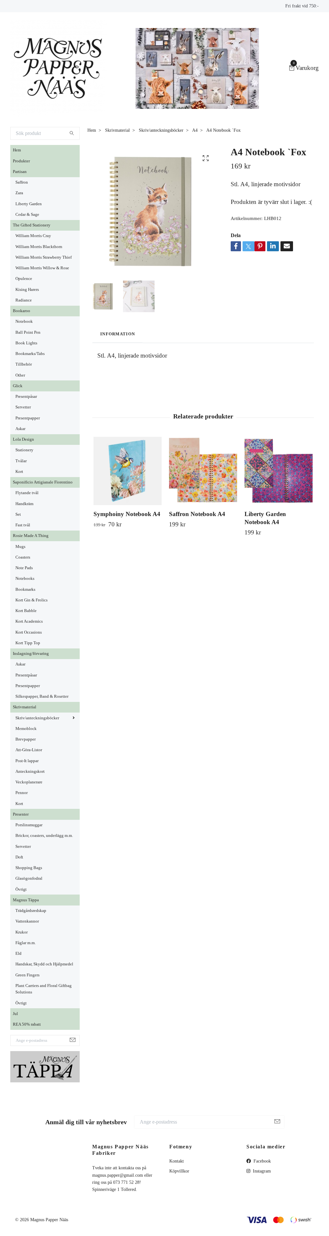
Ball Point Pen (27, 332)
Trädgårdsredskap (30, 910)
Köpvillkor (179, 1171)
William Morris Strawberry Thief (43, 257)
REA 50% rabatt (27, 1024)
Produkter (21, 161)
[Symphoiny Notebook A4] (127, 471)
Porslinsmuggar (28, 825)
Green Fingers (27, 975)
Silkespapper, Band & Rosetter (41, 696)
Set (18, 514)
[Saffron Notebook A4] (203, 471)
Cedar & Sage (27, 214)
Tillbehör (23, 364)
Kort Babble (26, 610)
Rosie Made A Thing (31, 535)
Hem (17, 150)
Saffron (21, 182)
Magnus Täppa (26, 900)
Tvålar (21, 461)
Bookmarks (25, 589)
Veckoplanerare (28, 782)
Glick (17, 386)
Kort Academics (29, 621)
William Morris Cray (33, 236)
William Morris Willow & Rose (42, 268)
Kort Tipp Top (27, 643)
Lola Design (23, 439)
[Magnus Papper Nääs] (58, 68)
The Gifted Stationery (31, 225)
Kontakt (176, 1161)
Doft (19, 857)
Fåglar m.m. (25, 943)
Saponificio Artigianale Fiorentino (43, 482)
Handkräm (24, 504)
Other (20, 375)
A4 (195, 130)
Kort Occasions (28, 632)
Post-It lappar (27, 761)
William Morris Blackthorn (38, 246)
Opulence (23, 278)
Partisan (20, 171)
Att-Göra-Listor (28, 750)
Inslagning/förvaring (31, 653)
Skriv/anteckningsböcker (37, 718)
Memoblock (26, 728)
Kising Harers (27, 289)
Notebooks (24, 578)
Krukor (21, 932)
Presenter (21, 814)
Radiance (23, 300)
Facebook (261, 1161)
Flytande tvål (27, 493)
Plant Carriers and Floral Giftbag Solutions (43, 988)
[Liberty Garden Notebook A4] (279, 471)
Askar (20, 428)
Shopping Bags (28, 868)
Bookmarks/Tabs (30, 353)
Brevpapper (25, 739)
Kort (19, 471)
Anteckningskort (30, 771)
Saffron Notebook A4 (197, 514)
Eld (18, 953)
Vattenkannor (27, 921)
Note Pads (24, 568)
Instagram (261, 1171)
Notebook (24, 321)
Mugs (20, 546)
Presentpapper (27, 418)
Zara (19, 193)
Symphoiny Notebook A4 (126, 514)
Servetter (23, 407)
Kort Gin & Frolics (31, 600)
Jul (15, 1013)
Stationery (24, 450)
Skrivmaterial (24, 707)
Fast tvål (22, 525)
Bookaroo (21, 311)
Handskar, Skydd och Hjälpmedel (44, 964)
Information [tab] (117, 334)
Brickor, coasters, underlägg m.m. (44, 835)
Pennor (21, 792)
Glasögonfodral (28, 878)
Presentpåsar (26, 396)
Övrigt (21, 889)
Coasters (22, 557)
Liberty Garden (28, 204)
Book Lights (26, 343)
